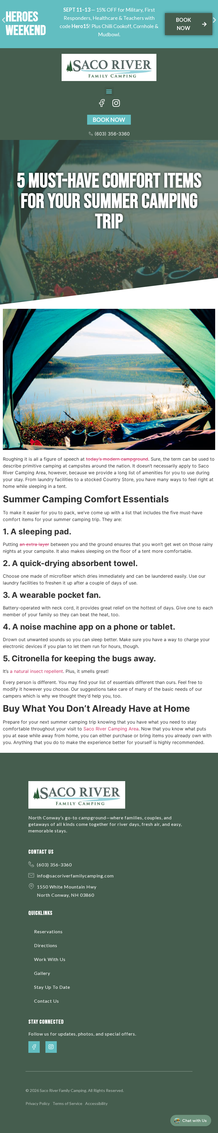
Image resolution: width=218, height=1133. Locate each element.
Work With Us (50, 959)
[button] (3, 20)
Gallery (42, 973)
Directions (45, 945)
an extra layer (34, 544)
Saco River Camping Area (111, 729)
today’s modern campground (117, 459)
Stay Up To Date (52, 987)
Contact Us (46, 1001)
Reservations (48, 931)
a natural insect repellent (36, 671)
